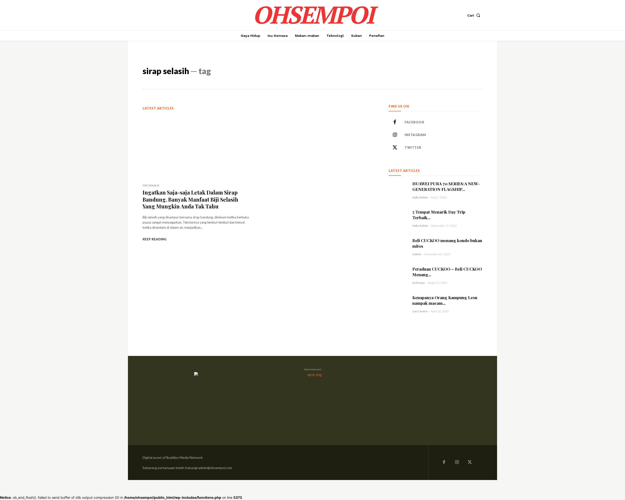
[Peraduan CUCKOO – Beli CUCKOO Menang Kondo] (398, 275)
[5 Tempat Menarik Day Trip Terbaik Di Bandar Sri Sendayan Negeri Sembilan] (398, 218)
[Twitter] (395, 148)
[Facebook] (395, 122)
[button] (474, 15)
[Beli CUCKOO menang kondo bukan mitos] (398, 246)
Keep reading (155, 239)
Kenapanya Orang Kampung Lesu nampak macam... (444, 300)
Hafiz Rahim (420, 197)
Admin (416, 254)
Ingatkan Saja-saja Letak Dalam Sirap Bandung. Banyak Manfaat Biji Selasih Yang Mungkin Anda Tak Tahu (190, 199)
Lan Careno (420, 311)
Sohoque (418, 282)
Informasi (151, 185)
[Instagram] (395, 135)
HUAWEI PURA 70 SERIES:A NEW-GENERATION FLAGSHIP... (446, 186)
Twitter (413, 147)
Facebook (414, 122)
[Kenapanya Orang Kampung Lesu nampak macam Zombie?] (398, 303)
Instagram (415, 135)
